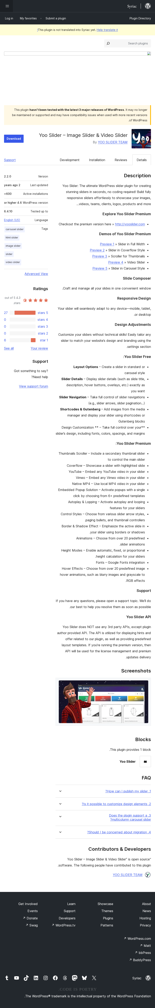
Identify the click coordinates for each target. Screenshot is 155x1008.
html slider (12, 237)
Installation (97, 160)
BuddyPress (140, 960)
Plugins (108, 918)
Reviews (121, 160)
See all (9, 348)
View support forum (33, 386)
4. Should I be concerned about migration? (119, 832)
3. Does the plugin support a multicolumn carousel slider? (130, 817)
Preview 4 (115, 262)
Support (10, 160)
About (146, 904)
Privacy (145, 925)
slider (9, 254)
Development (70, 160)
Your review (39, 348)
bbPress (143, 953)
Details (142, 160)
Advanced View (36, 274)
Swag (31, 925)
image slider (13, 245)
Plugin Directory (140, 18)
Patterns (107, 925)
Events (32, 911)
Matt (145, 946)
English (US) (12, 220)
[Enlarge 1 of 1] (145, 683)
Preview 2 (97, 250)
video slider (13, 262)
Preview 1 (107, 244)
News (146, 911)
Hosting (145, 918)
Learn (71, 904)
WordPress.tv (63, 925)
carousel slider (15, 229)
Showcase (105, 904)
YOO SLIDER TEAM (113, 142)
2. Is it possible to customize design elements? (116, 804)
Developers (67, 918)
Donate (30, 918)
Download (14, 138)
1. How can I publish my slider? (128, 791)
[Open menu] (6, 6)
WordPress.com (137, 939)
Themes (107, 911)
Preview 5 (99, 268)
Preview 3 (99, 256)
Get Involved (28, 904)
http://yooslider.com (130, 224)
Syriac (136, 978)
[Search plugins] (108, 43)
